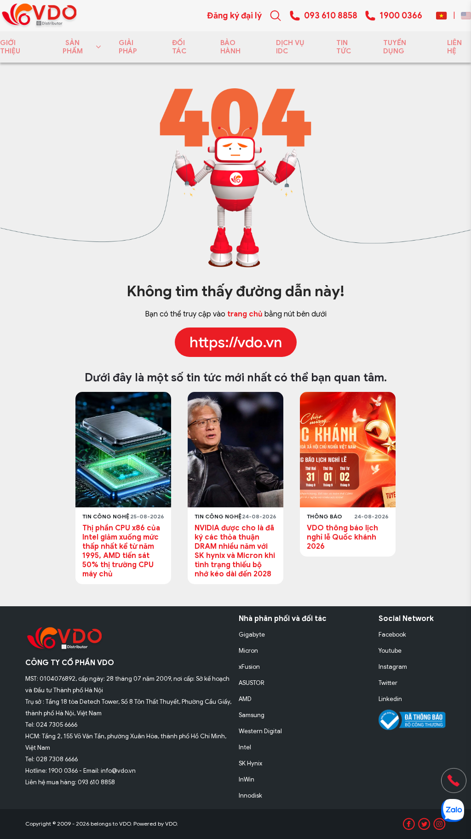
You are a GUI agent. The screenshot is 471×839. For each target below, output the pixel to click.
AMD (245, 699)
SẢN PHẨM (73, 47)
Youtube (390, 651)
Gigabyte (252, 634)
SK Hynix (250, 763)
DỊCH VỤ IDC (290, 47)
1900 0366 (400, 15)
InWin (246, 779)
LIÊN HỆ (454, 47)
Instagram (393, 667)
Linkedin (390, 699)
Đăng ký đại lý (234, 15)
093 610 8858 (330, 15)
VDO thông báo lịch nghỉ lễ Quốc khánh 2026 (342, 537)
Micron (248, 651)
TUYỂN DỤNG (394, 47)
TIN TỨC (343, 47)
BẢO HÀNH (230, 47)
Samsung (251, 715)
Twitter (388, 683)
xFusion (249, 667)
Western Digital (260, 731)
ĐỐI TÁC (179, 47)
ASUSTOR (251, 683)
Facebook (392, 634)
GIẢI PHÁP (128, 47)
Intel (245, 747)
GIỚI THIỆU (10, 47)
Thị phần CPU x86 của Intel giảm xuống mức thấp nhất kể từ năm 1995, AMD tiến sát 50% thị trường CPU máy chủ (121, 551)
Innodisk (250, 795)
